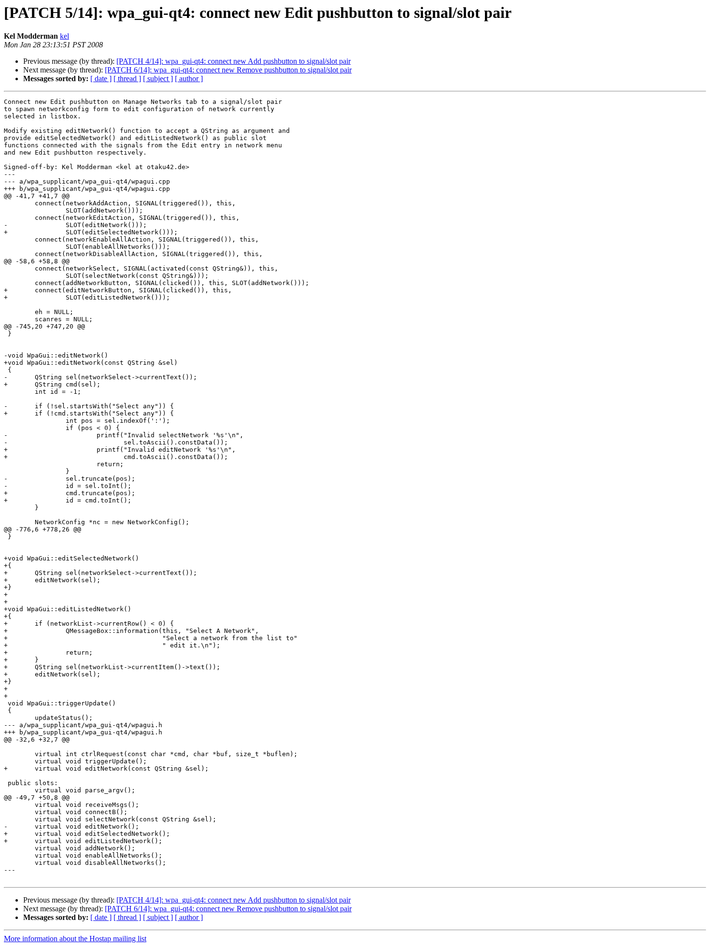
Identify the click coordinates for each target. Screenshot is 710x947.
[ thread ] (127, 78)
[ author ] (189, 78)
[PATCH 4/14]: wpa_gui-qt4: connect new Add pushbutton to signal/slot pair (233, 61)
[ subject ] (158, 78)
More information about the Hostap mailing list (75, 938)
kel (64, 36)
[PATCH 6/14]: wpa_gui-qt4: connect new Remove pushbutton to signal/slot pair (228, 70)
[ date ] (101, 78)
